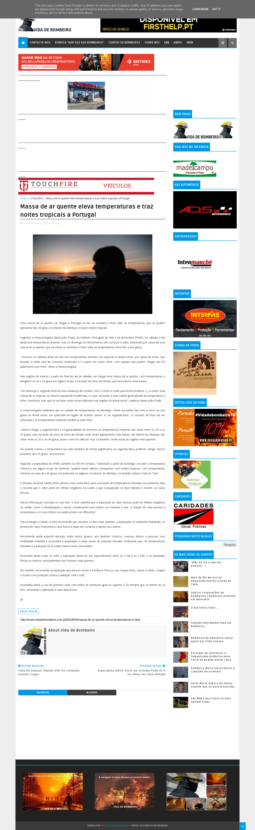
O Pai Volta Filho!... (204, 607)
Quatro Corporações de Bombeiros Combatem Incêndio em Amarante (213, 596)
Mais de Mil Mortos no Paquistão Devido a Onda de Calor (211, 581)
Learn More (200, 9)
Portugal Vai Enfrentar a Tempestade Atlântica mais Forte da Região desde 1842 (211, 656)
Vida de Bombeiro (113, 825)
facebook (43, 692)
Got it (216, 9)
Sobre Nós (152, 42)
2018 (129, 825)
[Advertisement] (86, 129)
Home (23, 198)
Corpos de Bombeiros (124, 42)
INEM (190, 42)
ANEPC (178, 42)
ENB (166, 42)
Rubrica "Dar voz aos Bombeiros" (79, 42)
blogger (91, 692)
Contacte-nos (40, 42)
